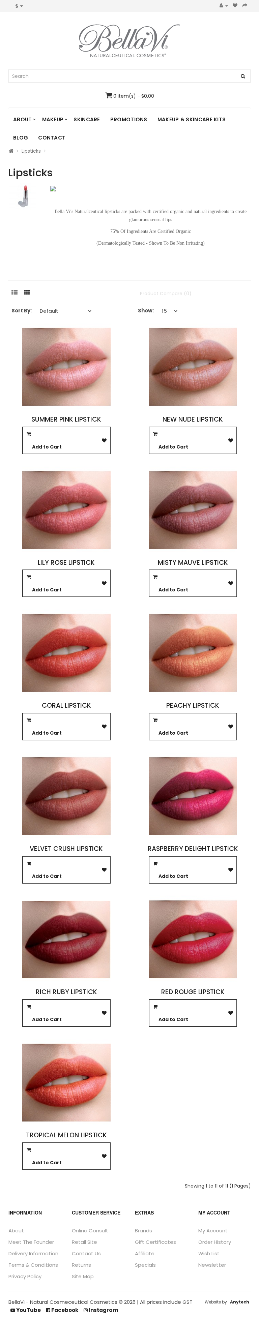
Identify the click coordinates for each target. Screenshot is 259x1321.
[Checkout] (245, 5)
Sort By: (21, 310)
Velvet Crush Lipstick (66, 848)
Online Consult (90, 1230)
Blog (20, 137)
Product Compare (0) (166, 293)
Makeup (53, 119)
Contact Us (86, 1253)
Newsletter (212, 1264)
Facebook (64, 1310)
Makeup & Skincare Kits (191, 119)
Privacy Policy (24, 1276)
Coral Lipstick (66, 705)
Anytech (239, 1302)
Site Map (83, 1276)
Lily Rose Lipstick (66, 562)
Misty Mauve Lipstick (193, 562)
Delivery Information (33, 1253)
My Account (213, 1230)
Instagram (103, 1310)
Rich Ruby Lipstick (66, 991)
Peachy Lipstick (192, 705)
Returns (81, 1264)
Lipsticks (31, 151)
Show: (146, 310)
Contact (51, 137)
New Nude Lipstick (193, 419)
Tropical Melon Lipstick (66, 1135)
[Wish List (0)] (235, 5)
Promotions (128, 119)
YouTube (28, 1310)
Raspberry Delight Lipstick (193, 848)
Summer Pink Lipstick (66, 419)
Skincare (87, 119)
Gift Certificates (155, 1242)
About (22, 119)
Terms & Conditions (33, 1264)
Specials (145, 1264)
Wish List (209, 1253)
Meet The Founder (31, 1242)
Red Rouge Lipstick (193, 991)
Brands (143, 1230)
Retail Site (84, 1242)
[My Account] (224, 5)
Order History (214, 1242)
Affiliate (144, 1253)
